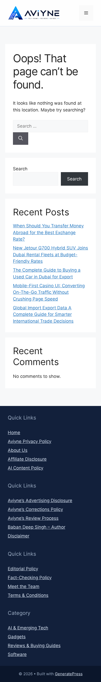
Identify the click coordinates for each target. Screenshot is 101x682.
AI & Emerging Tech (28, 627)
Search (20, 168)
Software (17, 654)
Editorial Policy (23, 568)
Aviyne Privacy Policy (29, 441)
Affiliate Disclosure (27, 459)
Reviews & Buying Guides (34, 645)
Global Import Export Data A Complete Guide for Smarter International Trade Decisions (43, 314)
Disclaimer (18, 536)
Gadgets (17, 636)
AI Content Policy (25, 468)
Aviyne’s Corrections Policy (35, 509)
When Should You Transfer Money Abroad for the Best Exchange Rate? (48, 232)
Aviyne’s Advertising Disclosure (40, 500)
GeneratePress (69, 673)
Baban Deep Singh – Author (36, 527)
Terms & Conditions (28, 595)
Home (14, 432)
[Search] (20, 138)
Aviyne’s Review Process (33, 518)
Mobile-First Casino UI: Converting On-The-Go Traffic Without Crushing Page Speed (49, 292)
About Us (17, 450)
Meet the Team (23, 586)
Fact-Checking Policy (30, 577)
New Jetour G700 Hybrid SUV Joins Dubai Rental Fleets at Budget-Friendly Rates (50, 254)
